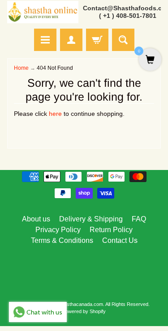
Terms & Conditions (62, 240)
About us (36, 219)
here (55, 113)
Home (21, 68)
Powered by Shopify (84, 311)
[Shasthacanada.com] (42, 12)
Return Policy (111, 229)
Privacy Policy (58, 229)
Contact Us (120, 240)
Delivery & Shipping (91, 219)
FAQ (139, 219)
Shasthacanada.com (80, 304)
